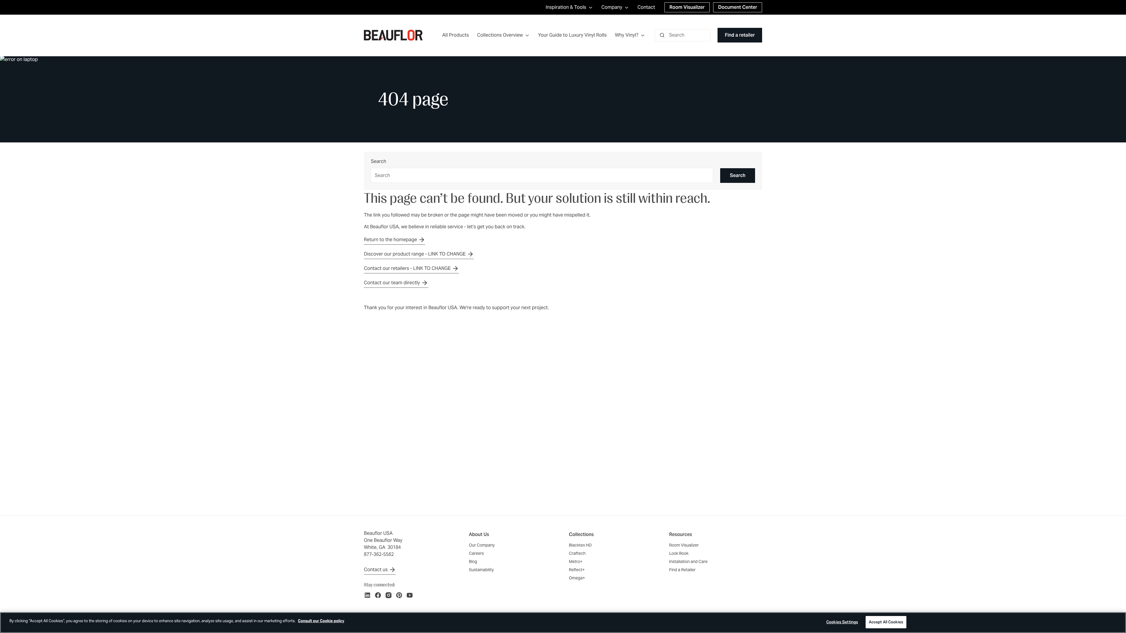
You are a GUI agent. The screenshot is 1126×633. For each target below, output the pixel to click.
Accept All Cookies (886, 622)
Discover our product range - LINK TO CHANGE (415, 254)
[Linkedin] (367, 595)
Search (378, 161)
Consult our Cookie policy (321, 620)
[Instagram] (388, 595)
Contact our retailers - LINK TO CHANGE (407, 268)
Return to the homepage (390, 239)
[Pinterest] (399, 595)
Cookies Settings (842, 622)
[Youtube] (409, 595)
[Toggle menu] (527, 35)
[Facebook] (377, 595)
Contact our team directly (392, 283)
